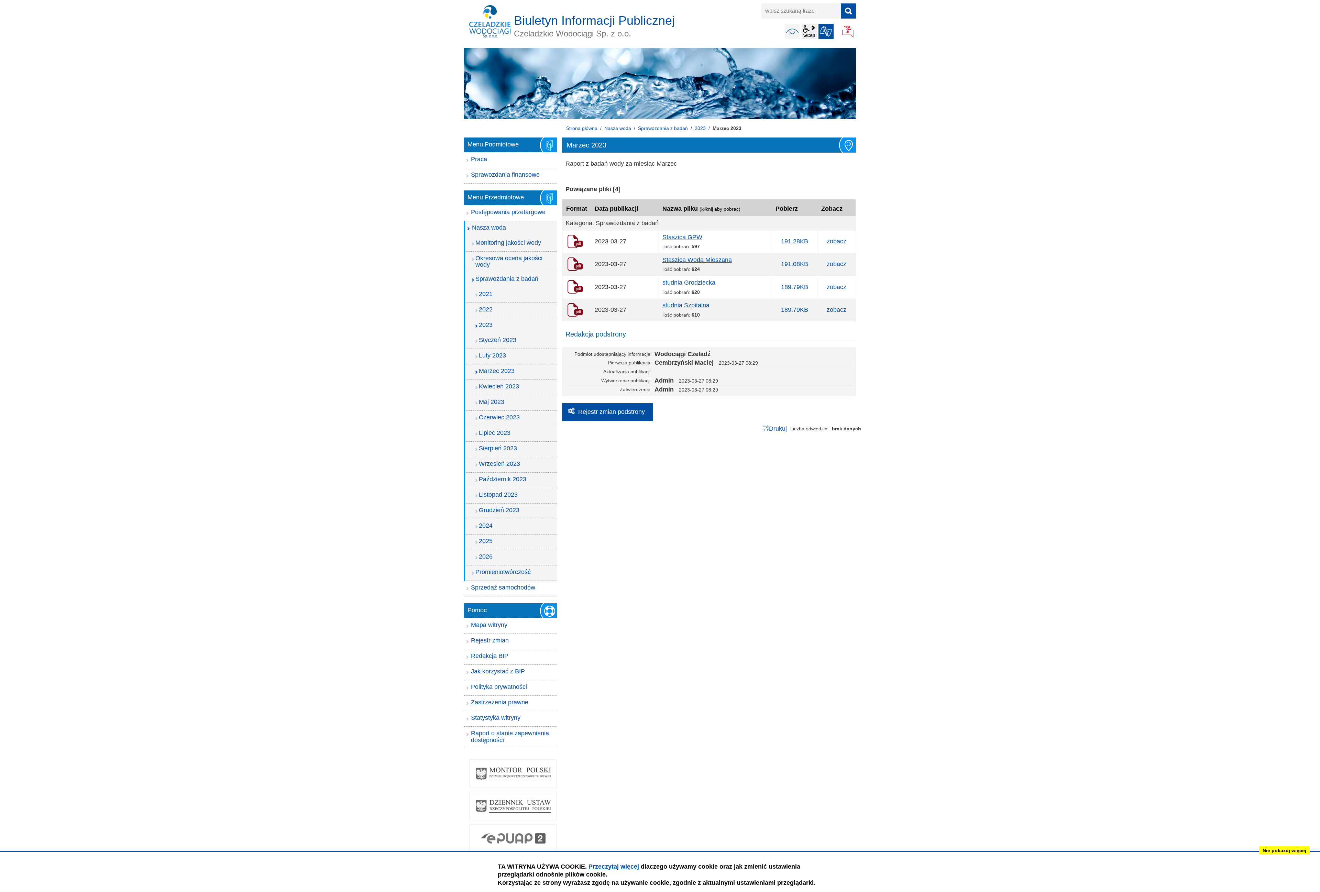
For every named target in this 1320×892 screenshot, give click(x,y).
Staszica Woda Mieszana (697, 259)
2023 (700, 128)
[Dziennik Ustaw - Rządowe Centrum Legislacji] (513, 806)
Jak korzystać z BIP (498, 671)
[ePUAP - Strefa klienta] (513, 838)
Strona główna (581, 128)
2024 (486, 525)
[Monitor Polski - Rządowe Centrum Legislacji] (513, 773)
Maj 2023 (491, 401)
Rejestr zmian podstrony (611, 411)
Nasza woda (617, 128)
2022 (486, 309)
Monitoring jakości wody (508, 242)
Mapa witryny (489, 624)
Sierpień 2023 (498, 448)
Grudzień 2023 (499, 510)
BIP (848, 32)
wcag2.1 (809, 31)
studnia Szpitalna (686, 305)
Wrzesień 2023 (499, 463)
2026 (486, 556)
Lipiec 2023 (494, 432)
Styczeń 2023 (497, 340)
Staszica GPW (682, 237)
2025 (486, 541)
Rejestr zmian (490, 640)
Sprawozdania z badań (663, 128)
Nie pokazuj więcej (1284, 850)
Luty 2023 (492, 355)
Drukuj (778, 428)
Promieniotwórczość (503, 572)
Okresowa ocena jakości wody (508, 261)
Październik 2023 (502, 479)
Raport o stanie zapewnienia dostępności (510, 737)
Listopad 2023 (498, 494)
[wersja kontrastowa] (792, 31)
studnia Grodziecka (688, 282)
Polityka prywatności (499, 686)
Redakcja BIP (489, 655)
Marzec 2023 (497, 370)
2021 (486, 293)
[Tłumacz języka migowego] (826, 31)
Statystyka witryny (495, 717)
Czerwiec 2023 (499, 417)
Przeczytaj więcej (613, 866)
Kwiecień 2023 (499, 386)
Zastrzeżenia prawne (499, 702)
